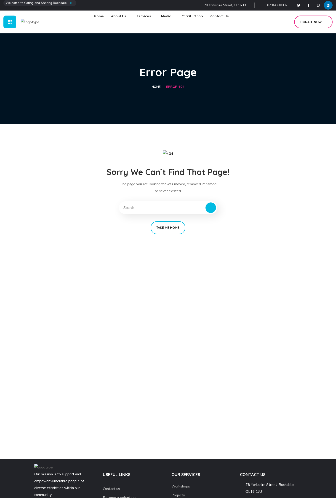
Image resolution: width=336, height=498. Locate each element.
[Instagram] (318, 5)
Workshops (180, 486)
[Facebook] (308, 5)
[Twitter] (298, 5)
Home (156, 87)
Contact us (111, 488)
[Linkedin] (328, 5)
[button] (285, 22)
